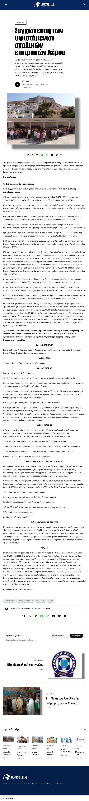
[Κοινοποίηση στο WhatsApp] (42, 155)
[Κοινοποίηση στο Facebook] (28, 155)
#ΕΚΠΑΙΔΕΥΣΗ (40, 601)
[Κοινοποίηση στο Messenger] (37, 155)
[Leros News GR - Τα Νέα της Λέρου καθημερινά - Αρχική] (44, 4)
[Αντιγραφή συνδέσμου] (56, 155)
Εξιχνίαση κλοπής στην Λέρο (25, 665)
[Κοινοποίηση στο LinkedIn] (52, 155)
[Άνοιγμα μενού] (5, 4)
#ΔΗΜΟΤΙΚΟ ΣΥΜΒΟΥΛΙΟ (25, 601)
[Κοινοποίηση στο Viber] (47, 155)
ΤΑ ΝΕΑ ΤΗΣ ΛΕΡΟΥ (21, 22)
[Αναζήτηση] (84, 4)
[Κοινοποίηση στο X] (32, 155)
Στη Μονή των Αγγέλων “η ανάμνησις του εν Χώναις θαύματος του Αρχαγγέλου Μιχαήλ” (62, 701)
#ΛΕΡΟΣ (50, 601)
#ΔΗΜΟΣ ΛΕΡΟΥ (10, 601)
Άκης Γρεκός (25, 81)
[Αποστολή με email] (61, 155)
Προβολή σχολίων (59, 635)
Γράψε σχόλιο (76, 635)
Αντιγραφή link (8, 798)
